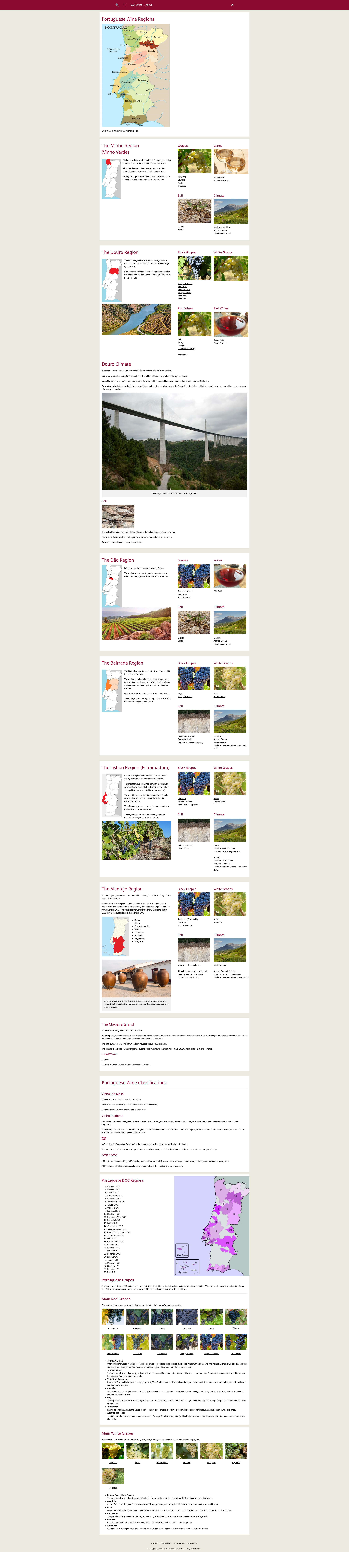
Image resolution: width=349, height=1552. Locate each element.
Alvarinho (182, 177)
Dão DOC (218, 591)
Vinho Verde (219, 177)
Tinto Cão (182, 299)
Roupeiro (218, 922)
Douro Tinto (219, 340)
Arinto (180, 183)
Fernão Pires (219, 696)
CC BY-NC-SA (108, 131)
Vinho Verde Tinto (221, 180)
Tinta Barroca (184, 296)
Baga (180, 693)
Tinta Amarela (184, 289)
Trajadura (182, 186)
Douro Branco (220, 343)
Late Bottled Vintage (186, 348)
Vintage (181, 345)
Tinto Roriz (182, 805)
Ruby (180, 339)
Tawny (180, 342)
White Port (182, 355)
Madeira (105, 1060)
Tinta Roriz (182, 286)
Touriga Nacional (185, 283)
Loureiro (181, 180)
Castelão (182, 798)
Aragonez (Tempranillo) (188, 919)
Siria (216, 693)
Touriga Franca (184, 292)
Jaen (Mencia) (184, 597)
